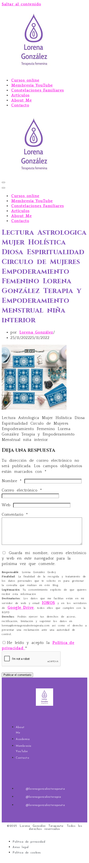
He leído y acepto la (38, 645)
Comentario (15, 515)
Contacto (20, 105)
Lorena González (36, 332)
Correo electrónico (22, 490)
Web (6, 505)
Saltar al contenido (21, 4)
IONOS (48, 603)
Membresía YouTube (32, 85)
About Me (21, 100)
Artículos (20, 95)
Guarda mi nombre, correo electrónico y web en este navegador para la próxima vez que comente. (44, 558)
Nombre (12, 481)
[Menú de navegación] (3, 182)
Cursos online (25, 80)
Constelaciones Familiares (37, 90)
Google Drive (21, 608)
